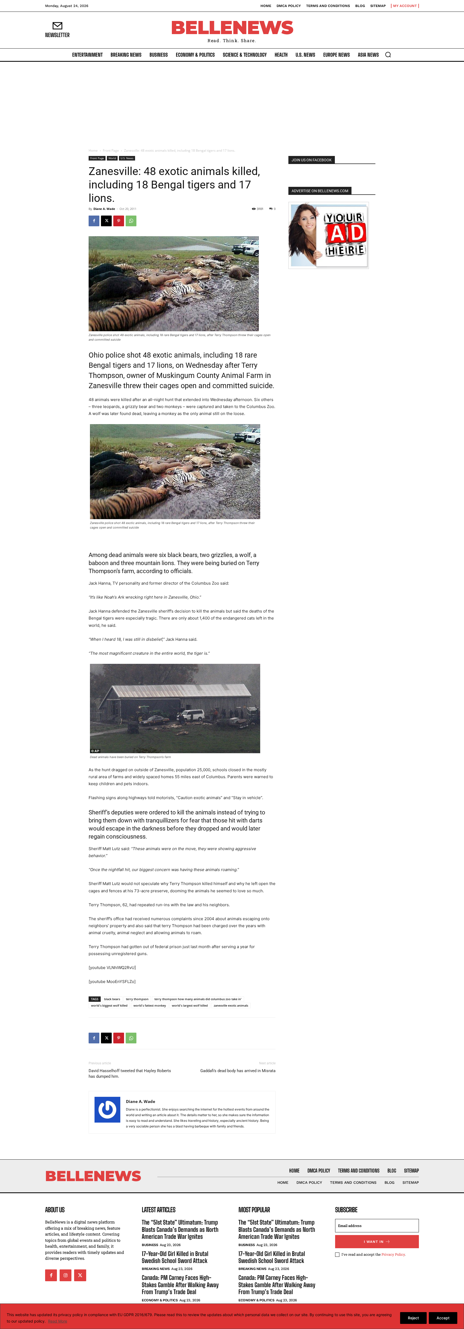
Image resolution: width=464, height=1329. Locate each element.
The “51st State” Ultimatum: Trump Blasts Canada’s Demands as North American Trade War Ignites (180, 1229)
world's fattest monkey (149, 1005)
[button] (388, 54)
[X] (106, 221)
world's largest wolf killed (190, 1005)
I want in (374, 1242)
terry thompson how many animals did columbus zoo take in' (198, 999)
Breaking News (156, 1269)
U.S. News (127, 158)
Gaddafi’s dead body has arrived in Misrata (238, 1070)
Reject (413, 1318)
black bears (112, 999)
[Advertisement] (232, 102)
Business (150, 1245)
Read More (57, 1321)
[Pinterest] (118, 221)
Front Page (111, 150)
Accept (443, 1318)
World (112, 158)
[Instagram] (65, 1275)
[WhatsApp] (131, 221)
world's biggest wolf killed (109, 1005)
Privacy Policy (393, 1254)
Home (93, 150)
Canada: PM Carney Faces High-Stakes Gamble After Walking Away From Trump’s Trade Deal (180, 1284)
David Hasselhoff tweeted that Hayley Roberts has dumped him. (130, 1073)
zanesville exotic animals (231, 1005)
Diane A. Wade (104, 209)
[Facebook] (94, 221)
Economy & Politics (159, 1300)
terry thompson (137, 999)
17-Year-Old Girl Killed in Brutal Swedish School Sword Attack (175, 1257)
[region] (232, 1316)
